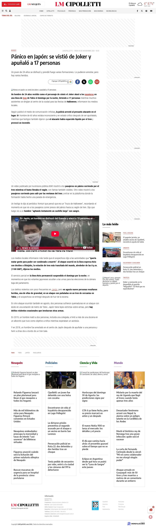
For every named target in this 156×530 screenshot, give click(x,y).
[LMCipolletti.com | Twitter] (142, 11)
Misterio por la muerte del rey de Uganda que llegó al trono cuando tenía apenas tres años (129, 396)
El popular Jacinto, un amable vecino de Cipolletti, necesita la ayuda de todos (134, 239)
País (104, 506)
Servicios (120, 509)
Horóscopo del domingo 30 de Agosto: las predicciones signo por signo (94, 396)
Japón (54, 289)
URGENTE (126, 248)
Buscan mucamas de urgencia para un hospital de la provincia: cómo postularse (26, 473)
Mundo (13, 50)
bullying (17, 15)
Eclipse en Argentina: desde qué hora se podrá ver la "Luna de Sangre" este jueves (94, 462)
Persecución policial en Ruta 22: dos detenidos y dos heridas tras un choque (133, 269)
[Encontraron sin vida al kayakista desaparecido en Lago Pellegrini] (112, 252)
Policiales (61, 11)
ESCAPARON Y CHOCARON (131, 263)
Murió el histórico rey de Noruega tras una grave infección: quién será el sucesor (128, 435)
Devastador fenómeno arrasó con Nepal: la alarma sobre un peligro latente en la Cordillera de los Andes (129, 416)
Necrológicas (111, 11)
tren (25, 98)
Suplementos (106, 509)
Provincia (72, 11)
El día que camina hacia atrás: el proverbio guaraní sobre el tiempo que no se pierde (95, 444)
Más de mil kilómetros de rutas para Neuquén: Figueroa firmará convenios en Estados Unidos (26, 416)
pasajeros (89, 94)
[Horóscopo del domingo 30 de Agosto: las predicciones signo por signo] (95, 380)
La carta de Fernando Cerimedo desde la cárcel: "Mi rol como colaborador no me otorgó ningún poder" (128, 454)
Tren (76, 51)
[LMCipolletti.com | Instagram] (146, 11)
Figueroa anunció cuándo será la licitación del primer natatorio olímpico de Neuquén (26, 455)
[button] (3, 10)
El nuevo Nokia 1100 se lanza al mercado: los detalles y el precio (93, 428)
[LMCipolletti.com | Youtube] (151, 11)
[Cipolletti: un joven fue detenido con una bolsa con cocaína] (61, 380)
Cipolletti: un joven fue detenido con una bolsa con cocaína (59, 395)
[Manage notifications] (150, 517)
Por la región (128, 233)
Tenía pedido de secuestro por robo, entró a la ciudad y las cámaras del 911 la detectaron (61, 465)
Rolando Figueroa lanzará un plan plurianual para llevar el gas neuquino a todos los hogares (26, 396)
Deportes (105, 504)
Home (41, 11)
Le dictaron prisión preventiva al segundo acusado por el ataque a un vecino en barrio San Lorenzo (59, 428)
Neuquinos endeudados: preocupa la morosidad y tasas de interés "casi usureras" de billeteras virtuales (26, 436)
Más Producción (85, 11)
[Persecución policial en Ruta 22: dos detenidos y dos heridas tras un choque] (112, 267)
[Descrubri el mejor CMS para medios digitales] (136, 526)
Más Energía (98, 11)
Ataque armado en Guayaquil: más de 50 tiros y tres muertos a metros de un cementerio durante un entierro (128, 475)
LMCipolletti (67, 51)
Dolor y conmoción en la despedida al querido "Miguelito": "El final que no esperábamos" (134, 285)
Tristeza (126, 278)
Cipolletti (50, 11)
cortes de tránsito (46, 15)
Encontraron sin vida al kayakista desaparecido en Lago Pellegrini (133, 254)
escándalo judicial (30, 15)
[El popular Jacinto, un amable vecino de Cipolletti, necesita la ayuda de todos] (112, 237)
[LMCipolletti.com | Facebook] (137, 11)
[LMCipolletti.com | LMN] (34, 4)
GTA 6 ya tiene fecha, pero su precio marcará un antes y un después (95, 413)
